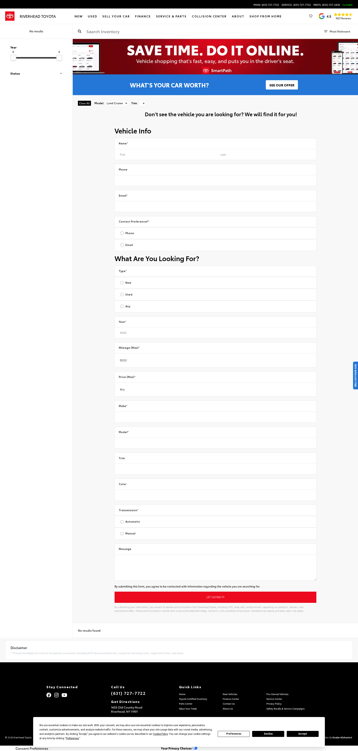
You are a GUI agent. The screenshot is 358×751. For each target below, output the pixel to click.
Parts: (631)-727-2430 (326, 5)
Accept (302, 733)
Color (123, 484)
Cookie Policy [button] (160, 734)
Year (122, 322)
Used (128, 294)
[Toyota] (10, 16)
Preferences (233, 733)
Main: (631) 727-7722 (266, 5)
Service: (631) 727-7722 (296, 5)
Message (125, 549)
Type (123, 271)
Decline (268, 733)
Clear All (84, 103)
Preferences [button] (72, 738)
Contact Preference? (134, 221)
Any (127, 306)
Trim (122, 458)
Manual (130, 533)
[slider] (13, 58)
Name (123, 143)
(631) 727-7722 (128, 693)
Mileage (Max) (129, 348)
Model (124, 432)
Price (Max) (127, 377)
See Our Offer (281, 84)
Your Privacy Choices (176, 748)
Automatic (132, 521)
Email (123, 195)
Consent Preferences (32, 748)
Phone (123, 169)
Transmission (128, 510)
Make (123, 406)
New (128, 283)
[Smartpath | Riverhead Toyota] (215, 56)
